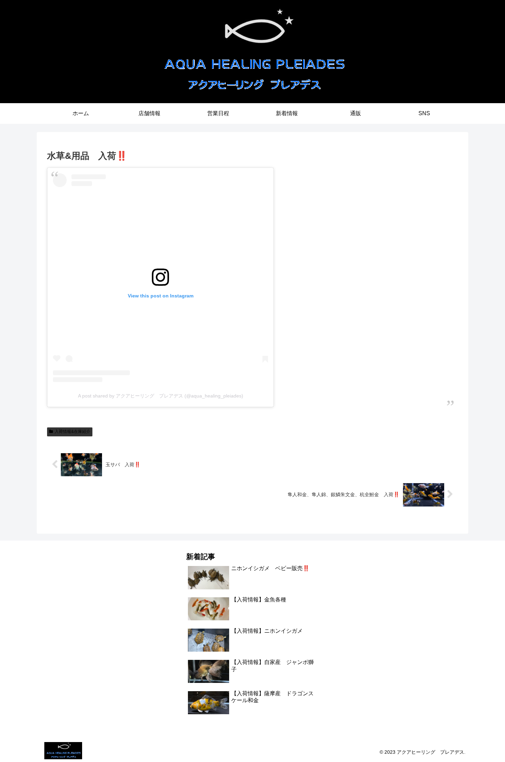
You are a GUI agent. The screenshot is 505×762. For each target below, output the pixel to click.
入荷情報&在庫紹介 (72, 431)
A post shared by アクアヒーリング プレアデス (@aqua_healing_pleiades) (160, 396)
